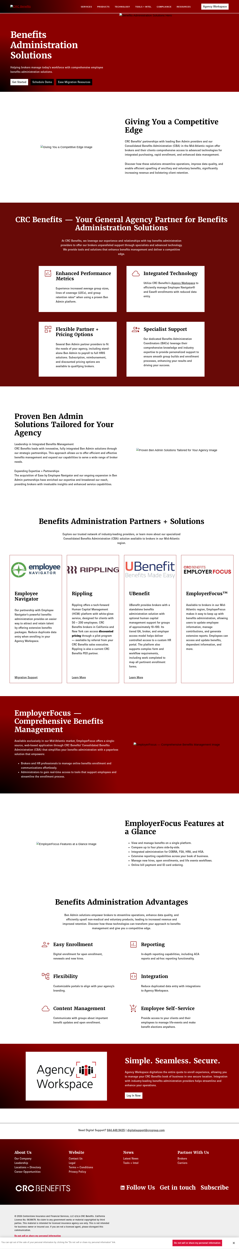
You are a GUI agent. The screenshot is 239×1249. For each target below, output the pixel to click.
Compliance (164, 7)
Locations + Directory (27, 1167)
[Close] (233, 1243)
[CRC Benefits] (26, 6)
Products (103, 7)
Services (86, 7)
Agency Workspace (215, 6)
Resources (184, 7)
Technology (122, 7)
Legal (72, 1163)
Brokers (182, 1158)
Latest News (130, 1158)
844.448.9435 (116, 1130)
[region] (119, 1243)
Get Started (19, 82)
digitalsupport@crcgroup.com (146, 1130)
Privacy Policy (77, 1171)
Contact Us (75, 1158)
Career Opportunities (27, 1171)
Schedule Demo (42, 82)
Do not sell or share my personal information (37, 1236)
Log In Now (134, 1095)
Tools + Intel (143, 7)
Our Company (22, 1158)
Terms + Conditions (81, 1167)
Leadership (21, 1163)
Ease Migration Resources (74, 82)
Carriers (182, 1163)
